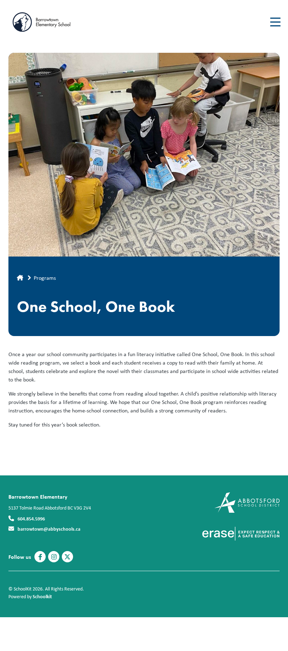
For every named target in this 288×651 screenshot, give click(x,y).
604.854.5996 (31, 518)
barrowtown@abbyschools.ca (49, 528)
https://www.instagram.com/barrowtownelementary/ (54, 557)
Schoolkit (42, 596)
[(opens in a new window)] (247, 502)
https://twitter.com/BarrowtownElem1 (67, 557)
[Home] (50, 22)
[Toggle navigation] (275, 22)
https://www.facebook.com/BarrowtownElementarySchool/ (40, 557)
